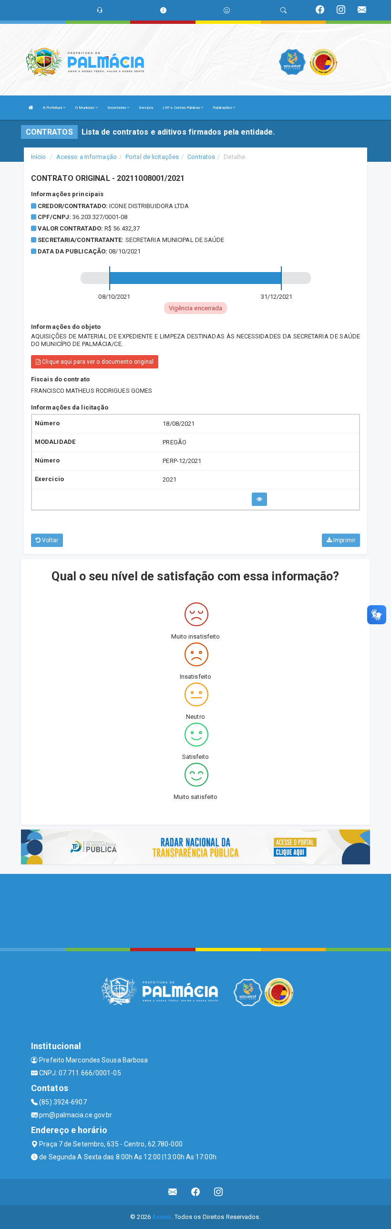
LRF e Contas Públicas (182, 107)
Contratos (201, 156)
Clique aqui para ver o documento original (97, 361)
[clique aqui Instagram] (218, 1192)
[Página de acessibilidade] (227, 10)
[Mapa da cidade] (195, 909)
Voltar (49, 540)
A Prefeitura (53, 107)
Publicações (223, 107)
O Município (85, 107)
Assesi (162, 1216)
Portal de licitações (152, 156)
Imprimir (343, 540)
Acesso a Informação (86, 156)
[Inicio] (31, 107)
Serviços (146, 107)
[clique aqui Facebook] (195, 1192)
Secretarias (117, 107)
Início (38, 156)
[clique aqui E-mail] (173, 1192)
